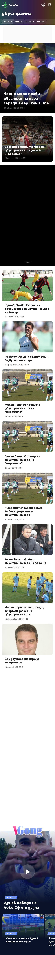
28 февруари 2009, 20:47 (17, 365)
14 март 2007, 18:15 (14, 667)
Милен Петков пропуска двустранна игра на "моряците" (22, 408)
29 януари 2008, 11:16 (14, 567)
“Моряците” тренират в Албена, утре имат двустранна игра (23, 511)
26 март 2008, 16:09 (14, 519)
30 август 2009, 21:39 (14, 108)
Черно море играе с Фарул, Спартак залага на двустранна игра (24, 611)
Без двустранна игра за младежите (22, 660)
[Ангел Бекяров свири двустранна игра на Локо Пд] (27, 539)
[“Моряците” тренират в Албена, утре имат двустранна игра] (27, 488)
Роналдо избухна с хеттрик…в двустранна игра (26, 358)
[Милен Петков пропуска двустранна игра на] (27, 385)
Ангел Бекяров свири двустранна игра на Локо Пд (25, 561)
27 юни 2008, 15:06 (14, 416)
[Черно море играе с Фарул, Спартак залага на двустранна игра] (27, 587)
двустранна (17, 13)
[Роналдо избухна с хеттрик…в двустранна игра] (27, 336)
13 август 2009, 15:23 (15, 158)
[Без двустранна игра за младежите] (27, 639)
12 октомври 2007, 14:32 (16, 619)
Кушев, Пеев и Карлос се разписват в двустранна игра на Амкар (27, 308)
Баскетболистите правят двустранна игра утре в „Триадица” (25, 150)
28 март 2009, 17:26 (14, 317)
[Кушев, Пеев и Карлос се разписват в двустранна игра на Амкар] (27, 285)
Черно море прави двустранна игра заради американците (26, 98)
